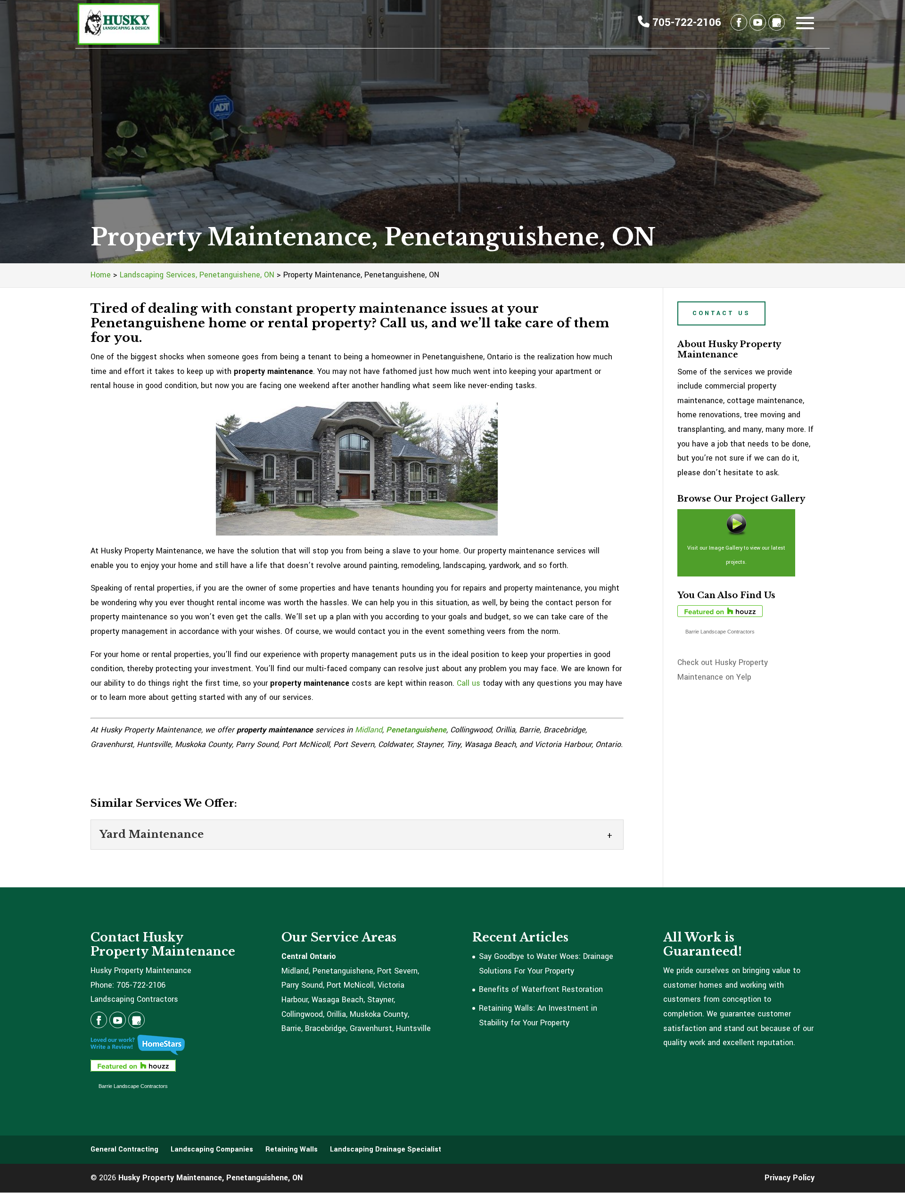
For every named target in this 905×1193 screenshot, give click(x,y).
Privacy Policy (789, 1177)
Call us (468, 683)
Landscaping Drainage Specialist (385, 1149)
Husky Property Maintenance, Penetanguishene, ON (210, 1177)
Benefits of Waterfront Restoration (541, 989)
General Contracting (124, 1149)
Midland (368, 729)
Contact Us (721, 313)
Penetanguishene (416, 729)
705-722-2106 (685, 22)
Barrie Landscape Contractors (720, 631)
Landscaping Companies (212, 1149)
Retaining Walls (291, 1149)
